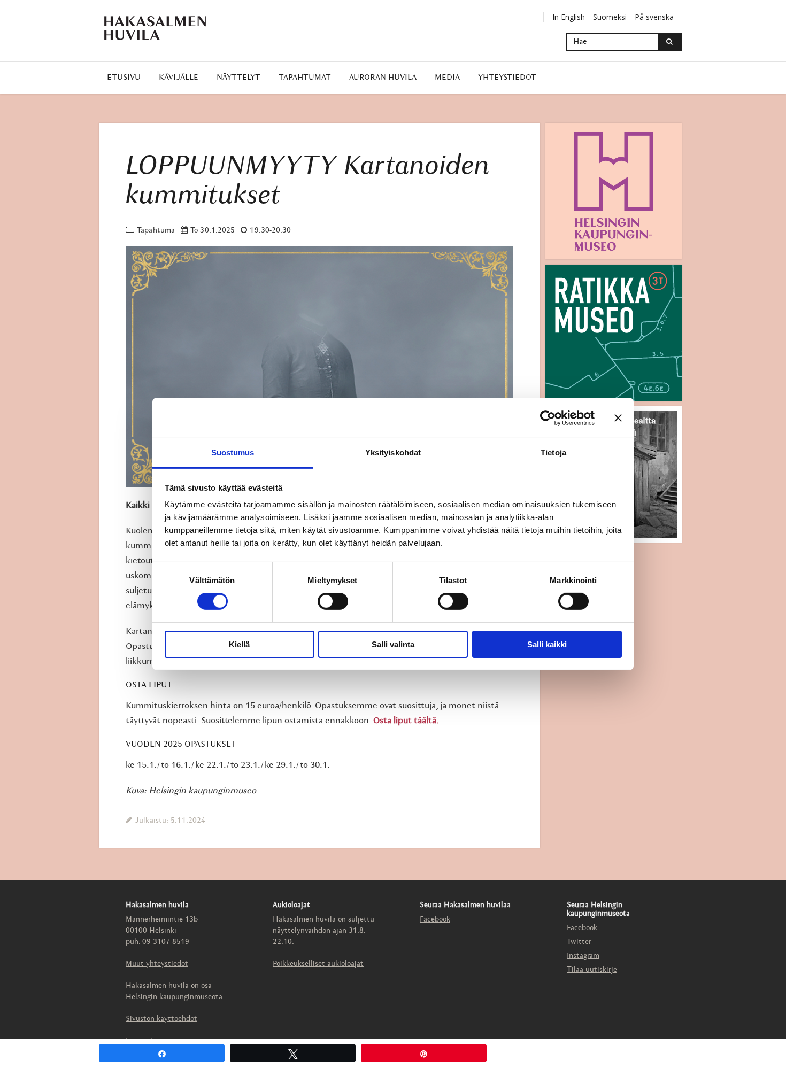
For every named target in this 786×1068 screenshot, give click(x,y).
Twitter (579, 942)
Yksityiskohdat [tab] (393, 452)
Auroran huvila (383, 78)
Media (447, 78)
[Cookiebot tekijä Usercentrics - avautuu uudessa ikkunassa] (548, 417)
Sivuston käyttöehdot (161, 1019)
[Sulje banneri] (618, 417)
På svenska (654, 17)
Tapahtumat (305, 78)
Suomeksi (610, 17)
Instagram (583, 956)
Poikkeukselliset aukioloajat (318, 964)
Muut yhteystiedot (157, 964)
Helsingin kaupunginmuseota (174, 997)
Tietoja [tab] (553, 452)
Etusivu (124, 78)
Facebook (435, 920)
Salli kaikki (547, 644)
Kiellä (239, 644)
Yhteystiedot (507, 78)
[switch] (333, 601)
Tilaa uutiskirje (592, 970)
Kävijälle (178, 78)
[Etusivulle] (155, 28)
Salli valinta (393, 644)
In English (568, 17)
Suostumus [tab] (233, 452)
